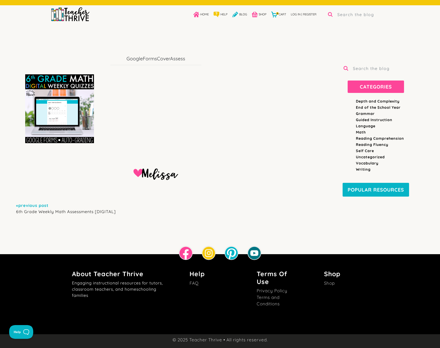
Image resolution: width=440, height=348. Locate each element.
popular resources (376, 190)
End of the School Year (378, 107)
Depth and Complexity (377, 101)
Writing (363, 169)
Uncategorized (370, 157)
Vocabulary (367, 163)
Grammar (365, 113)
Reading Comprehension (380, 138)
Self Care (365, 150)
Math (361, 132)
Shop (329, 283)
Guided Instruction (374, 119)
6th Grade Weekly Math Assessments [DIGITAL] (66, 208)
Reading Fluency (372, 144)
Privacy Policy (272, 290)
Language (365, 126)
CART (281, 14)
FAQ (194, 283)
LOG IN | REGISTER (303, 14)
